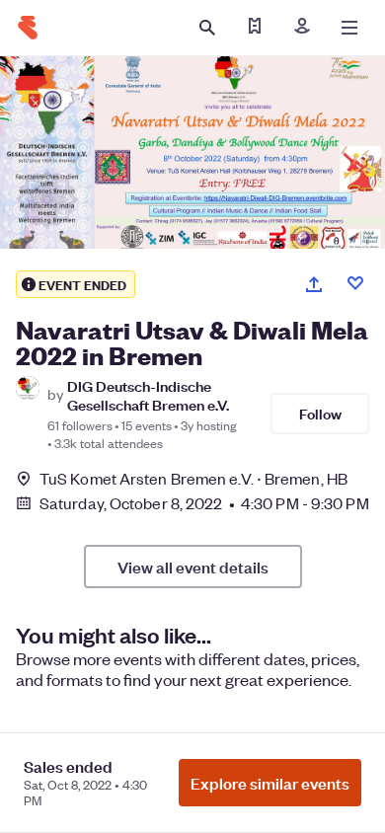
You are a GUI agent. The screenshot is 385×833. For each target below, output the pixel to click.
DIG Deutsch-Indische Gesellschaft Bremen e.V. (148, 395)
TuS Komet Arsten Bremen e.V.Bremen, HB (193, 478)
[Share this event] (314, 284)
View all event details (193, 566)
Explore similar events (270, 783)
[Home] (27, 27)
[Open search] (207, 27)
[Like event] (355, 283)
